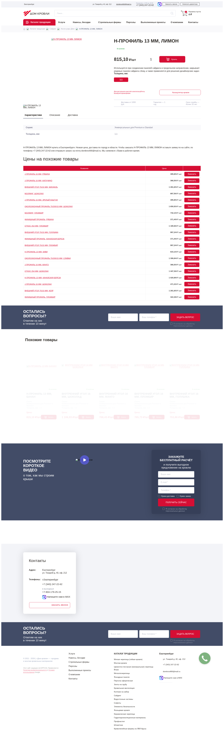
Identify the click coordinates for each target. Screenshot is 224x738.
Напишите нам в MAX (58, 597)
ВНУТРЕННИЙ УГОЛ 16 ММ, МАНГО (113, 395)
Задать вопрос (185, 317)
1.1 (121, 80)
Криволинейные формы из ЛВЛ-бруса (130, 729)
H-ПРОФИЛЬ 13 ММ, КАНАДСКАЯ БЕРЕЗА (43, 278)
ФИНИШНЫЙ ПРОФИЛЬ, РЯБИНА (39, 219)
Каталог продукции (41, 22)
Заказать (192, 174)
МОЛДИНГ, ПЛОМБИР (34, 213)
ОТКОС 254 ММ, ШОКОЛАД (36, 271)
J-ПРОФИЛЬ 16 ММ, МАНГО (37, 265)
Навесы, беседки (77, 658)
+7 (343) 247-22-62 (145, 5)
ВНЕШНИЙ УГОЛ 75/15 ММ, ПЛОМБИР (41, 245)
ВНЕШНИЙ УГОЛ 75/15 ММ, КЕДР (39, 291)
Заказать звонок (171, 4)
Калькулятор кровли (180, 92)
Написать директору (190, 4)
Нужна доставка (168, 496)
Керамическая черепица (124, 714)
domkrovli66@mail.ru (123, 4)
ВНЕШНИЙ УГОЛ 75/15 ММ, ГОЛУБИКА (41, 232)
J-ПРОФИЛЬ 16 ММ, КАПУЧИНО (38, 181)
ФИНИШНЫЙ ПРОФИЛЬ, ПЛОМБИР (40, 297)
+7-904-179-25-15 (51, 592)
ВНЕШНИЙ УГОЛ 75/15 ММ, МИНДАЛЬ (41, 187)
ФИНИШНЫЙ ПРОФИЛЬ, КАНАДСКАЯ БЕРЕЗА (44, 239)
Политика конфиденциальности (35, 670)
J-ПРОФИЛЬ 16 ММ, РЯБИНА (37, 174)
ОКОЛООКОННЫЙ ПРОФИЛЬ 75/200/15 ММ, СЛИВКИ (48, 258)
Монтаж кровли (120, 663)
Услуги (72, 654)
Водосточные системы (123, 699)
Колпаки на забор (121, 692)
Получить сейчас (176, 502)
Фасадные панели (122, 677)
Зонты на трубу (120, 684)
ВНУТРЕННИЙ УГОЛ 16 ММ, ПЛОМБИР (148, 395)
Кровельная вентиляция (124, 688)
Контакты (73, 679)
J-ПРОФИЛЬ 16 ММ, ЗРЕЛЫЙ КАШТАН (41, 200)
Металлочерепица (122, 673)
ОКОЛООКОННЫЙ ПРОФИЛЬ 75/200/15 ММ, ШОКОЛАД (48, 206)
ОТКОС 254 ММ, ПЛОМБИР (36, 226)
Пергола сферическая (123, 681)
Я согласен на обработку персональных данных (184, 325)
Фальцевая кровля (122, 710)
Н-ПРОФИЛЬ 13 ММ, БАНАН (39, 395)
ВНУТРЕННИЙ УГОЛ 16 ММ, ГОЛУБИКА (184, 395)
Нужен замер (185, 496)
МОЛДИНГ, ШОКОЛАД (34, 194)
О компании (74, 674)
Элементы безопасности (124, 707)
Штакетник (118, 725)
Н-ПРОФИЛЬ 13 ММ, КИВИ (36, 252)
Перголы (73, 666)
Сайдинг (117, 695)
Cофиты (117, 703)
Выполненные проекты (80, 670)
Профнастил (119, 721)
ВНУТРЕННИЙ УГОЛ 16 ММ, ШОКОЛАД (76, 395)
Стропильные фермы (79, 662)
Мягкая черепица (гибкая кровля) (128, 659)
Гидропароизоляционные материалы (130, 718)
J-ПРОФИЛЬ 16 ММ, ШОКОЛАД (38, 284)
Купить (174, 59)
